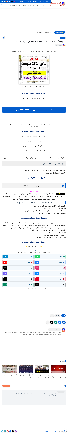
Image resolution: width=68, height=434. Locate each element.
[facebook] (9, 1)
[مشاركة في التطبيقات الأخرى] (47, 322)
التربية (40, 5)
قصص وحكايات (25, 5)
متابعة (37, 262)
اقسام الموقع (47, 1)
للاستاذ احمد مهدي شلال (39, 194)
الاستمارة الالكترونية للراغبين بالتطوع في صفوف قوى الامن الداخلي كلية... (43, 378)
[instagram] (14, 1)
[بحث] (2, 5)
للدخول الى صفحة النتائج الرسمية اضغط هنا (34, 93)
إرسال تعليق (61, 391)
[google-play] (5, 1)
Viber (17, 1)
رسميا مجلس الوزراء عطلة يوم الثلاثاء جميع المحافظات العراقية (59, 377)
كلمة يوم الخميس (11, 5)
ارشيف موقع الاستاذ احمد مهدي (38, 1)
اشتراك (5, 262)
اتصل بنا (29, 1)
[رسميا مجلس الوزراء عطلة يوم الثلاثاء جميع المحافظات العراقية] (58, 369)
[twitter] (12, 1)
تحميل (5, 284)
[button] (59, 322)
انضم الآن (37, 256)
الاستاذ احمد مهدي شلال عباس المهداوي (48, 431)
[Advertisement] (34, 20)
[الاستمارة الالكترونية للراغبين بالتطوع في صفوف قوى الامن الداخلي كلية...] (42, 369)
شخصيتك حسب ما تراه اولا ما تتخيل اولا (45, 32)
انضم (37, 273)
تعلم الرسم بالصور (34, 5)
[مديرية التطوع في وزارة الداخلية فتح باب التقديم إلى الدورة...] (26, 369)
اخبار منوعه (44, 5)
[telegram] (2, 1)
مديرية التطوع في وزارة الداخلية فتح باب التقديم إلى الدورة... (26, 377)
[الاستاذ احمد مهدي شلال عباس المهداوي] (57, 4)
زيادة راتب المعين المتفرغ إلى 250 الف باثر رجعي (10, 377)
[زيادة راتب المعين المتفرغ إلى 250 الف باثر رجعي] (9, 369)
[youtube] (7, 1)
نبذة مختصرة (18, 5)
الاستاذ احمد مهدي (59, 45)
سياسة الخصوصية (23, 1)
